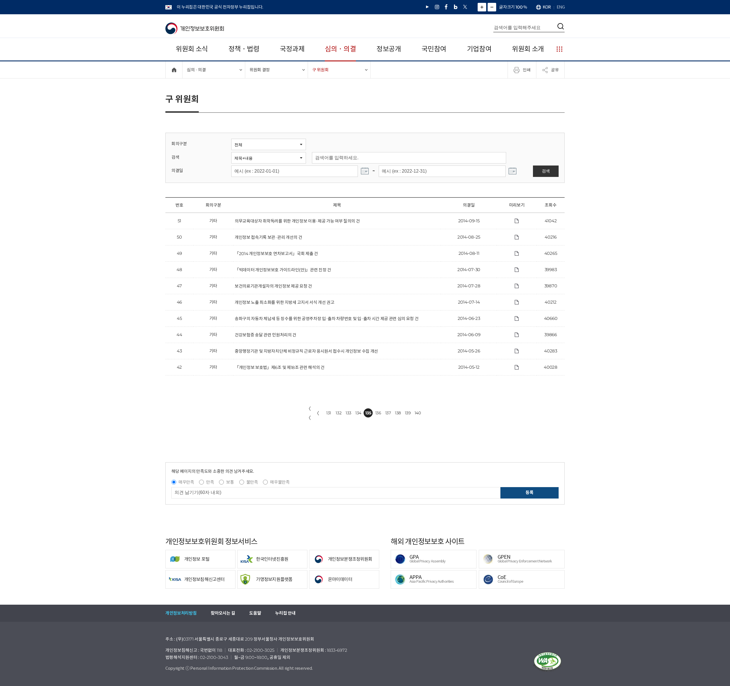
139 (408, 412)
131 (328, 412)
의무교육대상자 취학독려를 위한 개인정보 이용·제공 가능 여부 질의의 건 (297, 221)
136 (378, 412)
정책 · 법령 (243, 49)
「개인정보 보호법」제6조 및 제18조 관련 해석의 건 (280, 367)
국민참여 (433, 49)
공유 (555, 69)
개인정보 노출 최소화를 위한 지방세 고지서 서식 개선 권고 (284, 302)
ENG (561, 7)
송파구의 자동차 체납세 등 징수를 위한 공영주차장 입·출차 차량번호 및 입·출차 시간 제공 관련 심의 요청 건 (326, 318)
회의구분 (179, 143)
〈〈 (308, 413)
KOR (547, 7)
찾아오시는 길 (223, 613)
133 (348, 412)
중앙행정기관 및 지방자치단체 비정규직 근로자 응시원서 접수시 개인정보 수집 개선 (306, 351)
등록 (529, 492)
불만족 (252, 482)
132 (338, 412)
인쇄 (527, 69)
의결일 (177, 170)
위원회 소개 (528, 49)
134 (358, 412)
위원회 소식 (192, 49)
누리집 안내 (285, 613)
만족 (210, 482)
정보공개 (388, 49)
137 (388, 412)
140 (418, 412)
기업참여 (479, 49)
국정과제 (292, 49)
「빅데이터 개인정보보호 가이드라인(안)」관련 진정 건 (283, 270)
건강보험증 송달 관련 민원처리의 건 (265, 335)
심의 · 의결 (340, 49)
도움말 (255, 613)
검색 (175, 157)
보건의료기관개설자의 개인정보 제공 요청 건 (273, 286)
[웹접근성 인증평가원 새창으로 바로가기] (547, 662)
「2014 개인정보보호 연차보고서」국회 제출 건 (276, 253)
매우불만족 (279, 482)
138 (398, 412)
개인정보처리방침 (180, 613)
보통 (230, 482)
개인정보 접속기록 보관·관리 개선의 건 (268, 237)
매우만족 (186, 482)
